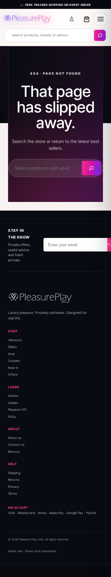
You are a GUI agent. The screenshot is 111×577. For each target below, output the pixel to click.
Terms (12, 493)
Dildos (12, 347)
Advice (13, 395)
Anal (11, 354)
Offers (13, 374)
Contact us (16, 444)
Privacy (13, 486)
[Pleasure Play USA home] (27, 19)
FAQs (12, 416)
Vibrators (15, 340)
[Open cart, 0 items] (87, 19)
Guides (13, 403)
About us (14, 438)
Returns (13, 451)
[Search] (91, 168)
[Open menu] (100, 19)
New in (13, 368)
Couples (14, 360)
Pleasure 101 (17, 409)
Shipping (14, 473)
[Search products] (100, 35)
